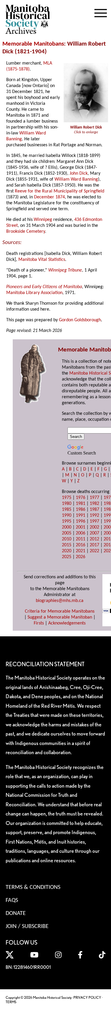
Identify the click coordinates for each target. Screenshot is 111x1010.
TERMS (11, 1002)
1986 (80, 509)
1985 (66, 509)
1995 (66, 521)
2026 (80, 557)
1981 (80, 503)
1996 (80, 521)
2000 (66, 527)
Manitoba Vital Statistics (41, 259)
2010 (66, 539)
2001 (80, 527)
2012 (94, 539)
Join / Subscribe (27, 926)
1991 (80, 515)
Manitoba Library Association (34, 292)
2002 (94, 527)
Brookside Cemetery (25, 231)
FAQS (12, 900)
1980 (66, 503)
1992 (94, 515)
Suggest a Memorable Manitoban (60, 617)
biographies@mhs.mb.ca (59, 600)
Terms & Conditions (33, 887)
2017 (94, 545)
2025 (66, 557)
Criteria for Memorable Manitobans (59, 611)
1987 (94, 509)
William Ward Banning (76, 179)
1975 (66, 497)
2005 (66, 533)
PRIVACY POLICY (87, 997)
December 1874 (49, 197)
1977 (94, 497)
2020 (66, 551)
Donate (16, 913)
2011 (80, 539)
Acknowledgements (67, 623)
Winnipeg (43, 219)
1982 (94, 503)
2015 (66, 545)
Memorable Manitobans (33, 44)
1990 (66, 515)
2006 (80, 533)
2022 (94, 551)
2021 (80, 551)
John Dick (79, 173)
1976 (80, 497)
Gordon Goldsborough (80, 320)
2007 (94, 533)
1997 (94, 521)
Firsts (39, 623)
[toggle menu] (100, 12)
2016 (80, 545)
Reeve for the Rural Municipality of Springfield (59, 191)
